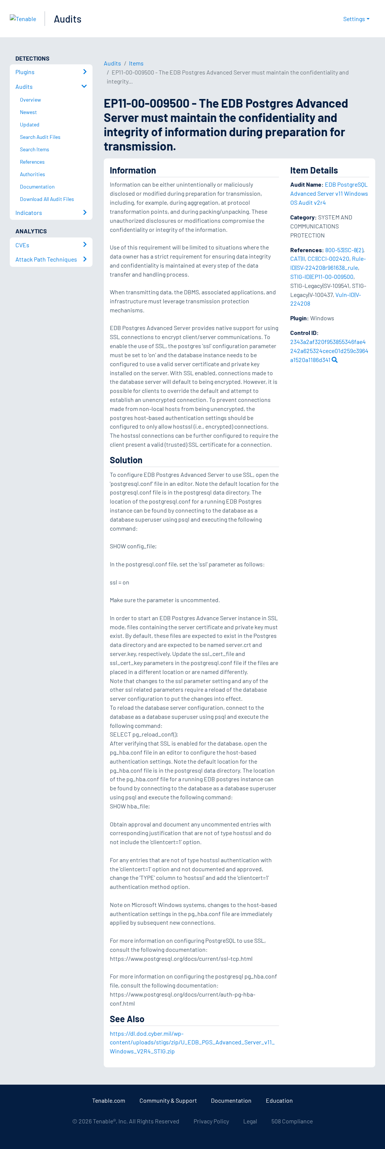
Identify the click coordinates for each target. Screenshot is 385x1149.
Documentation (231, 1100)
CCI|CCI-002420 (328, 258)
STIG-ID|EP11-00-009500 (321, 276)
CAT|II (297, 258)
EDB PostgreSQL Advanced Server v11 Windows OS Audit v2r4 (329, 193)
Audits (68, 18)
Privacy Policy (211, 1121)
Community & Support (168, 1100)
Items (136, 63)
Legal (250, 1121)
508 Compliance (292, 1121)
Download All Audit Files (47, 199)
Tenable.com (108, 1100)
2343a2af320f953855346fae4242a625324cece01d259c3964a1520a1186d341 (329, 350)
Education (279, 1100)
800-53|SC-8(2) (344, 249)
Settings (354, 18)
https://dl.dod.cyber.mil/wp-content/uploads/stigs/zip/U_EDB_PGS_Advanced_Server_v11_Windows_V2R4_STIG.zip (192, 1042)
